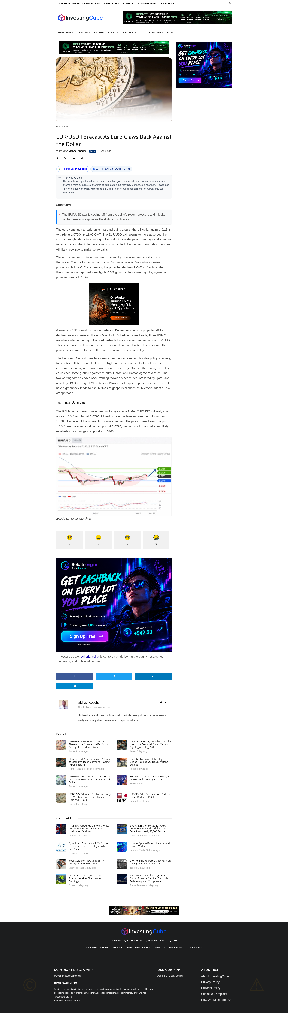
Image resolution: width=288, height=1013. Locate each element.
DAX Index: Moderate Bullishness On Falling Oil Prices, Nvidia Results (150, 862)
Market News (64, 32)
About (98, 3)
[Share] (57, 158)
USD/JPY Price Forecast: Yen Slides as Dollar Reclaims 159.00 (150, 795)
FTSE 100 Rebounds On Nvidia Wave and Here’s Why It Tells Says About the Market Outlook (89, 828)
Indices (73, 835)
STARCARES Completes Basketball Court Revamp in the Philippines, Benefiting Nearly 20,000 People (148, 828)
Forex (92, 151)
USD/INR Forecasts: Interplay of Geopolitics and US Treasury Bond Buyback (149, 762)
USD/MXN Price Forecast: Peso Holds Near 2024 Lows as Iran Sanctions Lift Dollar (90, 779)
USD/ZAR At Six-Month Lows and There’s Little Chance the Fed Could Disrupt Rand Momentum (89, 744)
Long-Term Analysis (153, 32)
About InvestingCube (215, 976)
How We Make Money (216, 999)
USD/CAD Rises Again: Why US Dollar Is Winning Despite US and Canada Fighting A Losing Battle (150, 744)
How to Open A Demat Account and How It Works (150, 845)
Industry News (129, 32)
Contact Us (129, 3)
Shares (73, 853)
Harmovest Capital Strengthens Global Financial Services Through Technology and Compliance (149, 878)
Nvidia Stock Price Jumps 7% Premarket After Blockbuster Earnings (85, 878)
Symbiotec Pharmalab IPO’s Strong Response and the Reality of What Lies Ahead (88, 846)
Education (64, 3)
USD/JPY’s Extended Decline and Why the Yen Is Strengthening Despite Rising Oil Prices (90, 797)
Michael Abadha (88, 703)
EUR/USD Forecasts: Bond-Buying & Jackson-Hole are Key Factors (150, 778)
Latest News (166, 3)
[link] (230, 3)
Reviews (112, 32)
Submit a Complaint (214, 994)
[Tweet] (65, 158)
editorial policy (90, 656)
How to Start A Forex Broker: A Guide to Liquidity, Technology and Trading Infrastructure (90, 762)
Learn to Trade (84, 769)
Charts (76, 3)
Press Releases (138, 835)
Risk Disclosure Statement (67, 1000)
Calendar (87, 3)
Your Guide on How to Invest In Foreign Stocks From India (86, 862)
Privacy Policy (113, 3)
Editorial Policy (148, 3)
